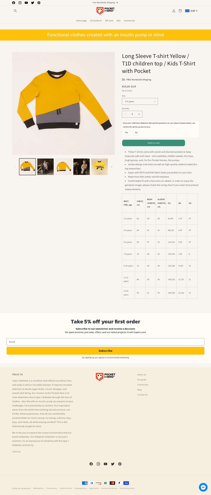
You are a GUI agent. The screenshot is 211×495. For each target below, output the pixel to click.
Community (142, 384)
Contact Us (142, 394)
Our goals (141, 379)
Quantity (125, 108)
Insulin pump (159, 123)
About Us (141, 374)
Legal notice (94, 488)
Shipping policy (81, 488)
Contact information (109, 488)
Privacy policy (51, 488)
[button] (15, 11)
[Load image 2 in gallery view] (45, 166)
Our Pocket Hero (24, 488)
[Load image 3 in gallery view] (63, 166)
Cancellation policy (127, 488)
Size (123, 96)
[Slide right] (112, 167)
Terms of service (66, 488)
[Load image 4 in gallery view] (81, 166)
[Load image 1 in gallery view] (27, 166)
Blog (139, 389)
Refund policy (38, 488)
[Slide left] (15, 167)
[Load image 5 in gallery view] (99, 166)
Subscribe (105, 351)
